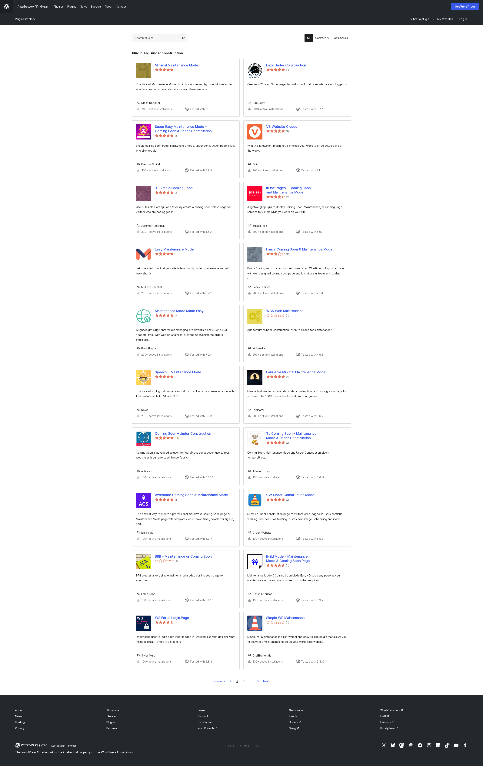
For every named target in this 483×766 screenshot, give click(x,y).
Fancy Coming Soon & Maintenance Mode (299, 249)
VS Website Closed (281, 127)
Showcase (112, 710)
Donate (295, 722)
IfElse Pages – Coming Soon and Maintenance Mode (288, 190)
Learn (201, 710)
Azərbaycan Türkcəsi (63, 745)
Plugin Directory (25, 19)
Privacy (19, 728)
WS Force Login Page (172, 618)
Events (293, 716)
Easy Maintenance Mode (174, 249)
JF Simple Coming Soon (174, 188)
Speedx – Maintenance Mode (178, 372)
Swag (294, 728)
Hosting (20, 722)
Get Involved (297, 710)
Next (266, 681)
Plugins (110, 722)
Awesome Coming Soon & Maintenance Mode (191, 495)
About (19, 710)
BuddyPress (389, 728)
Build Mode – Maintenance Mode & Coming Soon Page (288, 558)
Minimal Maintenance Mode (176, 65)
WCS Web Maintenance (285, 311)
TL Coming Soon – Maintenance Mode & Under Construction (291, 436)
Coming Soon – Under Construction (183, 433)
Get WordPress (465, 6)
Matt (384, 716)
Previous (219, 681)
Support (203, 716)
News (18, 716)
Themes (111, 716)
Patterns (111, 728)
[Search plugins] (183, 38)
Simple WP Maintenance (285, 618)
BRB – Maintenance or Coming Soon (183, 556)
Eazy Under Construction (286, 65)
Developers (205, 722)
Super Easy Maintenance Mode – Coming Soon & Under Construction (183, 129)
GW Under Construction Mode (290, 495)
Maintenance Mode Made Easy (179, 311)
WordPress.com (391, 710)
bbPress (387, 722)
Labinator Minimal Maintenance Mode (295, 372)
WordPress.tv (208, 728)
